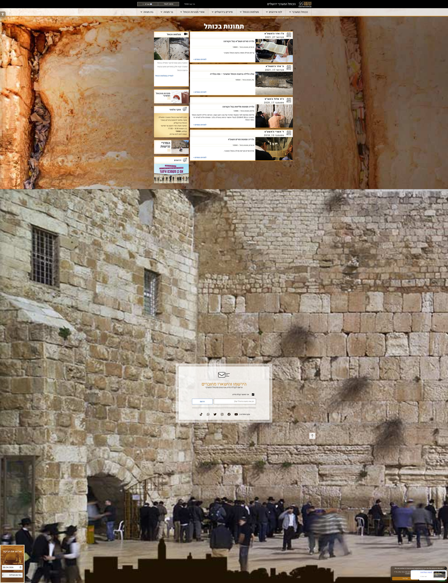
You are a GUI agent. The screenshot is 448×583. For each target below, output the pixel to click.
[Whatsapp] (208, 414)
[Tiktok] (201, 414)
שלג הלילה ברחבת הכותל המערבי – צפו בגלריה (232, 74)
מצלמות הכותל (251, 12)
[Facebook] (229, 414)
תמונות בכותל (244, 47)
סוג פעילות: (18, 571)
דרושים (177, 160)
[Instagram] (222, 414)
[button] (2, 546)
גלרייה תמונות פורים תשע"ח (241, 139)
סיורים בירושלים (224, 12)
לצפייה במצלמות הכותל (164, 75)
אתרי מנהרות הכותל (194, 12)
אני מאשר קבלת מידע (240, 394)
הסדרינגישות (165, 145)
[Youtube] (236, 414)
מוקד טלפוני (175, 109)
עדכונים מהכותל (277, 18)
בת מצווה (148, 12)
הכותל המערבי (300, 12)
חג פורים (251, 47)
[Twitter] (215, 414)
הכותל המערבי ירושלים (281, 4)
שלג (253, 80)
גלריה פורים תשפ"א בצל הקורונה (238, 41)
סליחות (252, 111)
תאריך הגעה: (17, 563)
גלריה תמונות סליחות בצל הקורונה (238, 106)
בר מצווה (168, 12)
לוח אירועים (275, 12)
